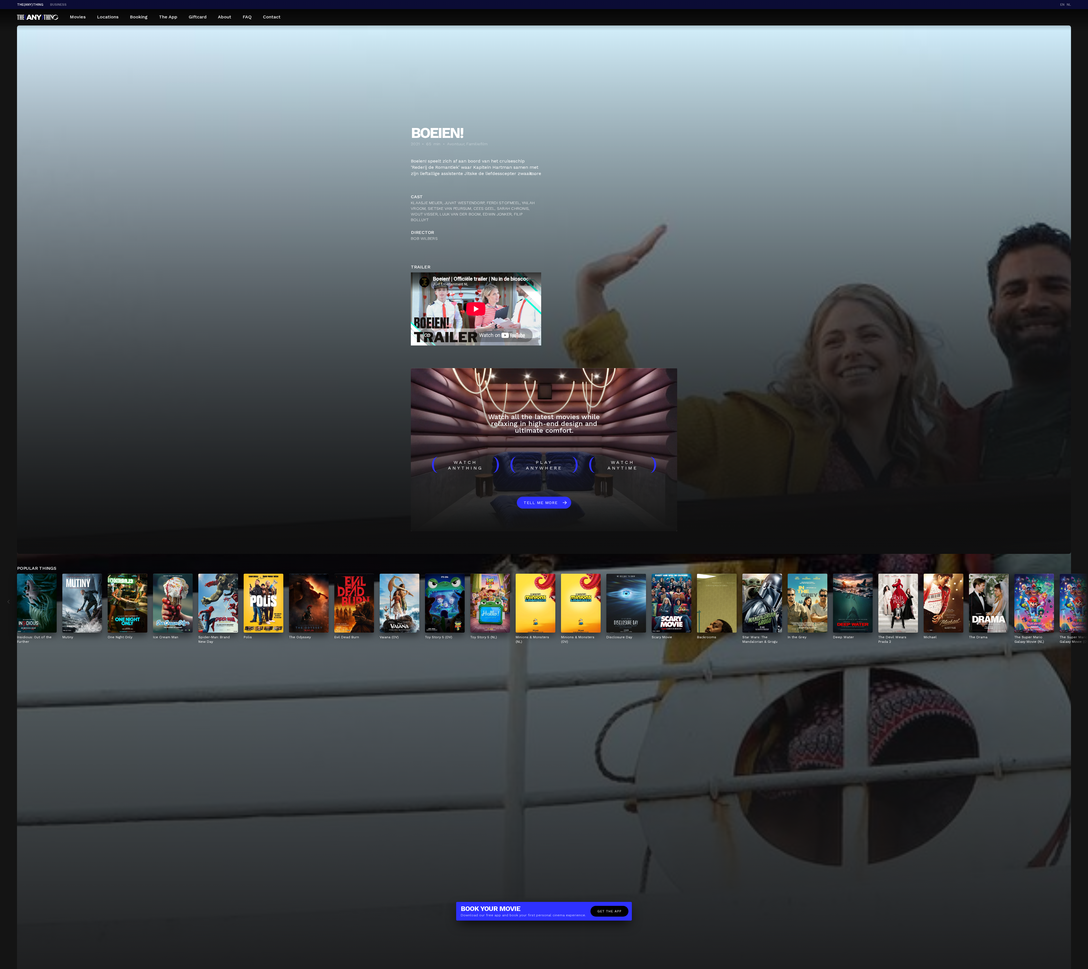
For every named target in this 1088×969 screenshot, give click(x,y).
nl (1069, 5)
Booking (139, 17)
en (1062, 5)
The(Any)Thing (30, 5)
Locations (107, 17)
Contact (271, 17)
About (224, 17)
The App (168, 17)
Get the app (609, 911)
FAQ (247, 17)
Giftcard (198, 17)
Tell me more (541, 502)
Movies (78, 17)
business (58, 5)
